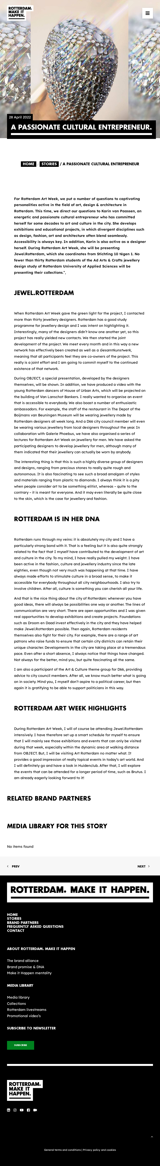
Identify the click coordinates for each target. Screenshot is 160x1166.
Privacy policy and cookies (99, 1149)
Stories (49, 164)
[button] (147, 13)
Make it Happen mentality (29, 973)
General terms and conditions (62, 1149)
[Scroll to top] (152, 1136)
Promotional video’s (24, 1016)
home (12, 914)
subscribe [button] (20, 1045)
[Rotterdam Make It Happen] (20, 13)
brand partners (23, 922)
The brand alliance (23, 960)
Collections (16, 1003)
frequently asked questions (35, 926)
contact (15, 930)
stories (14, 918)
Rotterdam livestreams (26, 1009)
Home (28, 164)
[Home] (80, 1090)
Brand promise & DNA (25, 967)
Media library (18, 997)
